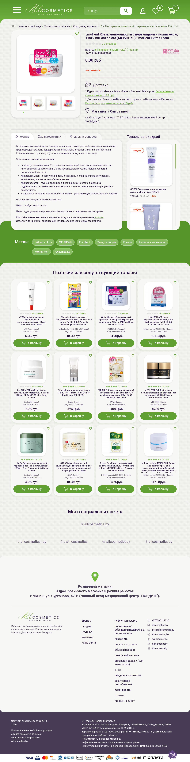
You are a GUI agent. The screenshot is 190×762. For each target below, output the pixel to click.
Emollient (84, 242)
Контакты (87, 637)
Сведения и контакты (128, 675)
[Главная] (13, 26)
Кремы (127, 242)
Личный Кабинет (125, 700)
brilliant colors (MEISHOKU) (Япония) (116, 49)
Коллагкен (41, 251)
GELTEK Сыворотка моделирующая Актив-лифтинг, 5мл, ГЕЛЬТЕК (148, 190)
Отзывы (119, 695)
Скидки (86, 626)
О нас (118, 669)
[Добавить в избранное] (77, 33)
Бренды (87, 620)
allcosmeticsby (160, 643)
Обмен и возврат (125, 649)
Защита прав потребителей (123, 682)
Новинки (87, 631)
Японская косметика (152, 242)
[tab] (22, 136)
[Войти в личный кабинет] (142, 11)
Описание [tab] (22, 136)
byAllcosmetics (160, 639)
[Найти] (126, 11)
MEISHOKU (65, 242)
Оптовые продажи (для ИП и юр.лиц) (129, 662)
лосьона (98, 217)
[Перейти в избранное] (155, 11)
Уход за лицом (106, 242)
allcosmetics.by (160, 625)
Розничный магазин (127, 655)
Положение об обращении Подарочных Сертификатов (130, 630)
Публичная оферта (126, 620)
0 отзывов (110, 43)
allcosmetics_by (160, 634)
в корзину (35, 343)
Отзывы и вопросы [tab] (83, 136)
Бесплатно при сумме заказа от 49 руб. (109, 103)
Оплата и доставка (126, 644)
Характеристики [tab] (49, 136)
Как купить (121, 638)
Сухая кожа (62, 251)
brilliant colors (43, 242)
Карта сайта (89, 642)
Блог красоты (123, 689)
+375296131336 (160, 620)
